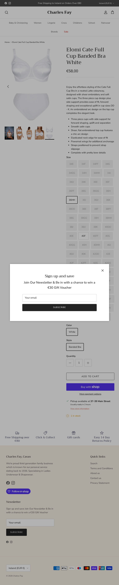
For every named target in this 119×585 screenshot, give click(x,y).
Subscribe (59, 307)
